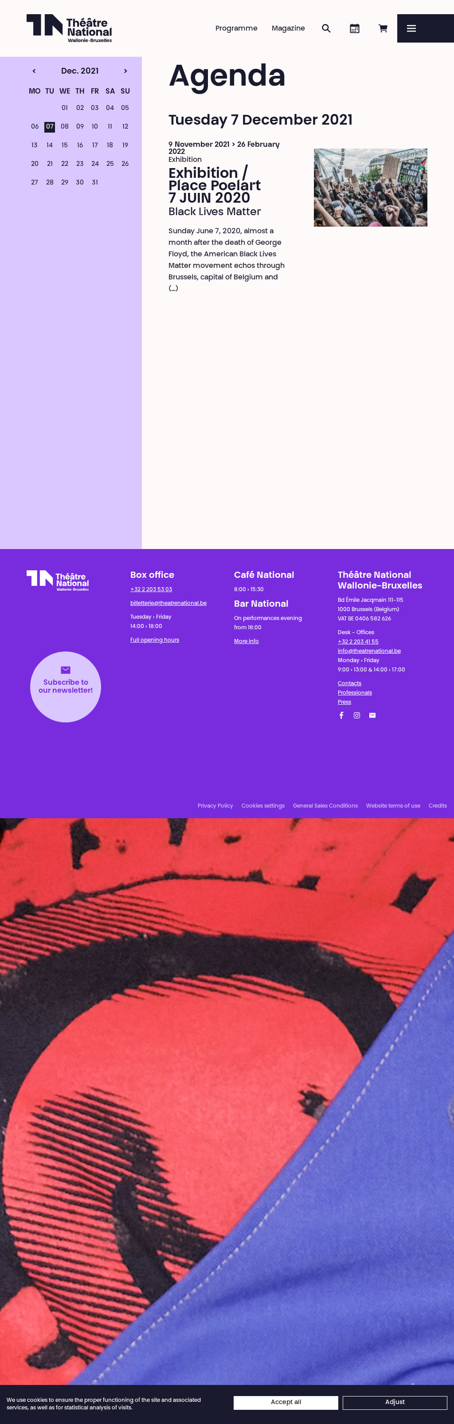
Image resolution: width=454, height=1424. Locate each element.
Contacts (349, 684)
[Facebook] (341, 715)
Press (344, 702)
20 (35, 164)
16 (80, 146)
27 (34, 183)
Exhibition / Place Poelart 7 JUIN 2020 (214, 186)
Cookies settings (263, 806)
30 (80, 183)
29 (64, 183)
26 (125, 164)
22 (64, 164)
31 (95, 183)
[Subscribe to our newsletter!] (372, 715)
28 (50, 183)
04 (110, 109)
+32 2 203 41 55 (358, 642)
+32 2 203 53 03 (151, 589)
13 (34, 146)
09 (80, 127)
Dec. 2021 (64, 72)
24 (95, 164)
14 (50, 146)
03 (95, 109)
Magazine (288, 28)
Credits (438, 806)
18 (110, 146)
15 (65, 146)
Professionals (355, 693)
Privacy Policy (215, 806)
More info (246, 641)
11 (110, 127)
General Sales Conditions (325, 806)
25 (110, 164)
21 (50, 164)
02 (80, 109)
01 (65, 109)
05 (125, 109)
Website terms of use (393, 806)
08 (65, 127)
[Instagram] (356, 715)
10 (95, 127)
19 (125, 146)
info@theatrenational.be (369, 651)
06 (35, 127)
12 (125, 127)
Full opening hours (154, 640)
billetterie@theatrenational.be (168, 603)
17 (95, 146)
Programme (236, 28)
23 (80, 164)
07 (50, 127)
